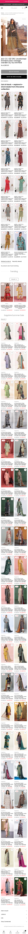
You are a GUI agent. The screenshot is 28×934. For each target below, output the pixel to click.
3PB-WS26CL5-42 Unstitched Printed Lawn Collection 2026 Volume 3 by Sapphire (7, 405)
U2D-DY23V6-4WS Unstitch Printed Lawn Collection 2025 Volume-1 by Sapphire (20, 755)
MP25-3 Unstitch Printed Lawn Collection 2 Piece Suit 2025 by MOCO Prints (7, 226)
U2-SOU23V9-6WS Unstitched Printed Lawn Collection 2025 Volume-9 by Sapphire (7, 492)
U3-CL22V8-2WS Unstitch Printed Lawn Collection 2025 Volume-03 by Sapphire (20, 697)
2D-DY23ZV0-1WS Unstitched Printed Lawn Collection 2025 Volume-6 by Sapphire (20, 580)
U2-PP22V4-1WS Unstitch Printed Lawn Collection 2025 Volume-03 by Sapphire (20, 726)
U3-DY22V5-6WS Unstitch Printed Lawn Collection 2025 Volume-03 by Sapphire (7, 726)
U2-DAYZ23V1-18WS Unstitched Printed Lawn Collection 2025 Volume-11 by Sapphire (20, 434)
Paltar (20, 303)
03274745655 (8, 4)
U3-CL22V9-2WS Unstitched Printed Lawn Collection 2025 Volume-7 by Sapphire (20, 551)
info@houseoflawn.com (19, 4)
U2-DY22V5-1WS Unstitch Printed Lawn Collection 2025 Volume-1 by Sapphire (20, 814)
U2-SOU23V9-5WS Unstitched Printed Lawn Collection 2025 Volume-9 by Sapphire (7, 463)
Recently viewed (17, 261)
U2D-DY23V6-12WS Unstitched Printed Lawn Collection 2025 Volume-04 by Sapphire (20, 668)
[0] (25, 8)
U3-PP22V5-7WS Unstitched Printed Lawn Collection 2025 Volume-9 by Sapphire (20, 463)
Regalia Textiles (7, 303)
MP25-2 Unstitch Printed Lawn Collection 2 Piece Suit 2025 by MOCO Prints (20, 198)
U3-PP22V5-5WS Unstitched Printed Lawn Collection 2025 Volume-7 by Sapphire (7, 551)
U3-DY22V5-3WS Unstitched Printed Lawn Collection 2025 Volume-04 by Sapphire (20, 638)
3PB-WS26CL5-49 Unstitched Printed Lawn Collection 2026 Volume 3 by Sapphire (7, 375)
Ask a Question (4, 81)
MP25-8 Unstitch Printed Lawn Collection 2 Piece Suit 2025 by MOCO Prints (20, 170)
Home (2, 13)
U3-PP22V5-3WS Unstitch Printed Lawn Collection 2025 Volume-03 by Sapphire (7, 697)
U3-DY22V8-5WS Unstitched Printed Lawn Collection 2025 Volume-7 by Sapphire (20, 522)
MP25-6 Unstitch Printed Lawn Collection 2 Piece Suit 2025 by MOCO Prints (7, 198)
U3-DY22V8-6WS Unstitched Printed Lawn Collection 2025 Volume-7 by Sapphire (7, 580)
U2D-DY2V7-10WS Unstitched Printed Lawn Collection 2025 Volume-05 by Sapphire (7, 638)
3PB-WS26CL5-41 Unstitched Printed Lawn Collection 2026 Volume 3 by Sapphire (20, 346)
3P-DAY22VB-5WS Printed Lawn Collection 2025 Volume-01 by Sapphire (7, 901)
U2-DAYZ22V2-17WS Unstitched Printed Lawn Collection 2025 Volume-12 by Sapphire (20, 405)
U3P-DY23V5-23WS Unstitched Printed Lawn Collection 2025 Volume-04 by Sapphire (7, 668)
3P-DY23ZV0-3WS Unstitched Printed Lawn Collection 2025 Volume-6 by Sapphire (7, 609)
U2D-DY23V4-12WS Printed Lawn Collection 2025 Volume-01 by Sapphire (7, 872)
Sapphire (3, 343)
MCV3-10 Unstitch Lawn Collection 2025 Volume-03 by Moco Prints (20, 254)
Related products (6, 261)
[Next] (25, 36)
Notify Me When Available (14, 76)
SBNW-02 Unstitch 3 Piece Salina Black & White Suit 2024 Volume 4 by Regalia (7, 307)
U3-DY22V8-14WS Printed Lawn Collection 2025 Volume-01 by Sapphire (20, 843)
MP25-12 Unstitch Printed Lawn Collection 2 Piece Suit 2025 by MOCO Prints (20, 142)
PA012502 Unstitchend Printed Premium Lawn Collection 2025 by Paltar (20, 307)
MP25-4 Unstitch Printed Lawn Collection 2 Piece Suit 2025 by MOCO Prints (20, 226)
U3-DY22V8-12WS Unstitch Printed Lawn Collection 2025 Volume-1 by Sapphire (7, 785)
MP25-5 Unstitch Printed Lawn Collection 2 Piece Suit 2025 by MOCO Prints (7, 254)
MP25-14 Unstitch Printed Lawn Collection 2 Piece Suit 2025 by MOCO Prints (7, 142)
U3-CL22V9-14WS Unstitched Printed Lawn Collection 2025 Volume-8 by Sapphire (7, 522)
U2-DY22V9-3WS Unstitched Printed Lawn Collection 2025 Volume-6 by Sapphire (20, 609)
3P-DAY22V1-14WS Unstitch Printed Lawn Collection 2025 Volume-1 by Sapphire (20, 785)
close (25, 1)
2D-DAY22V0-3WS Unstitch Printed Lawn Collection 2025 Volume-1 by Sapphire (7, 843)
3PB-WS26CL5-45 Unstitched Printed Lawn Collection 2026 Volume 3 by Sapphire (20, 375)
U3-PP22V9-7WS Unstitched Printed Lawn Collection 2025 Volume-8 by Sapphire (20, 492)
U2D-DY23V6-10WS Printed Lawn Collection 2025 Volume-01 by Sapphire (20, 872)
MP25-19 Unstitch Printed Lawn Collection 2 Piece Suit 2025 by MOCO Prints (7, 114)
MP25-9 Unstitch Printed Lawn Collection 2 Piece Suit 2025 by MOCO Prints (7, 170)
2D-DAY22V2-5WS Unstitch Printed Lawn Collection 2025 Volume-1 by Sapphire (7, 814)
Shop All (13, 279)
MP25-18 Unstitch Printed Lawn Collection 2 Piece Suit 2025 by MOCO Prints (20, 114)
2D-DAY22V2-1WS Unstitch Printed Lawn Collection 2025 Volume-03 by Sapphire (7, 755)
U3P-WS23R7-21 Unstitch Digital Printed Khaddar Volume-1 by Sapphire (19, 901)
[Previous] (2, 36)
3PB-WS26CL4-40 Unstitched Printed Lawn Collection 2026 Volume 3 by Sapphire (7, 346)
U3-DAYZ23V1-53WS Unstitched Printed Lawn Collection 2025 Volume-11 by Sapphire (7, 434)
